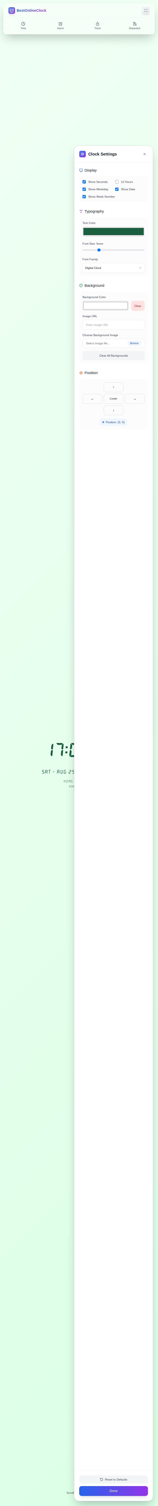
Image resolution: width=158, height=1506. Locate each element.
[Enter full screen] (146, 10)
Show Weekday (98, 189)
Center (113, 398)
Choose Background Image (100, 335)
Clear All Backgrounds (113, 355)
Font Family (90, 259)
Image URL (89, 316)
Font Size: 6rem (92, 243)
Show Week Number (101, 196)
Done (114, 1491)
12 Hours (127, 181)
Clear (137, 306)
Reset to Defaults (116, 1479)
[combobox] (113, 268)
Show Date (128, 189)
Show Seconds (98, 181)
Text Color (89, 223)
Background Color (94, 297)
